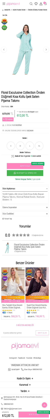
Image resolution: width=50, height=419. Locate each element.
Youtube (29, 358)
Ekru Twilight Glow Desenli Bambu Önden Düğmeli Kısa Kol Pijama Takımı (12, 306)
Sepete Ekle (31, 165)
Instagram (13, 358)
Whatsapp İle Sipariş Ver (26, 173)
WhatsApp (37, 358)
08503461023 (8, 404)
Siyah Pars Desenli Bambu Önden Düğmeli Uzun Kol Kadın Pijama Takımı (37, 306)
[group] (25, 49)
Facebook (21, 358)
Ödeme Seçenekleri (9, 207)
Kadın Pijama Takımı (19, 10)
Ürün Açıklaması (8, 188)
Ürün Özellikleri (8, 214)
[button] (4, 49)
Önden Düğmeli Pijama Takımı (37, 10)
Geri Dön (5, 15)
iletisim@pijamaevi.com (13, 409)
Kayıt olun (42, 333)
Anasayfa (7, 10)
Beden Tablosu (25, 152)
